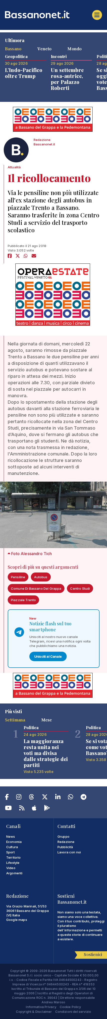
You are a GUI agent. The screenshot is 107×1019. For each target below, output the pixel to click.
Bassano (13, 48)
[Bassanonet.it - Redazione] (16, 151)
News (10, 836)
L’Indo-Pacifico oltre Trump (23, 72)
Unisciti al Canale (48, 656)
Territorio (13, 857)
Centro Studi (80, 588)
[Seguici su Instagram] (19, 798)
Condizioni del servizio (73, 1012)
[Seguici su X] (44, 798)
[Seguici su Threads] (31, 798)
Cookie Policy (70, 1007)
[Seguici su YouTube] (8, 809)
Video (10, 868)
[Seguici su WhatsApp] (70, 798)
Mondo (74, 48)
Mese (46, 719)
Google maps (16, 920)
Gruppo (63, 836)
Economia (14, 842)
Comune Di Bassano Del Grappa (36, 588)
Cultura (12, 847)
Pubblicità (65, 847)
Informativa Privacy (41, 1007)
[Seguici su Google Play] (47, 809)
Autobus (40, 577)
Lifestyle (12, 863)
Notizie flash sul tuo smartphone (50, 627)
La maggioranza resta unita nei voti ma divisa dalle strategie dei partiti (46, 753)
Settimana (15, 719)
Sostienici (93, 954)
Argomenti (14, 873)
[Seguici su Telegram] (83, 798)
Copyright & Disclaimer (34, 1012)
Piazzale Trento (23, 600)
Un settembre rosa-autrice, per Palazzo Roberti (67, 78)
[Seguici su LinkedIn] (58, 798)
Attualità (14, 167)
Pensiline (18, 577)
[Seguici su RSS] (22, 809)
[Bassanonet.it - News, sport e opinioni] (53, 14)
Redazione (65, 842)
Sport (10, 852)
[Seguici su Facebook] (6, 798)
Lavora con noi (69, 852)
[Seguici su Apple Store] (34, 809)
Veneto (44, 48)
